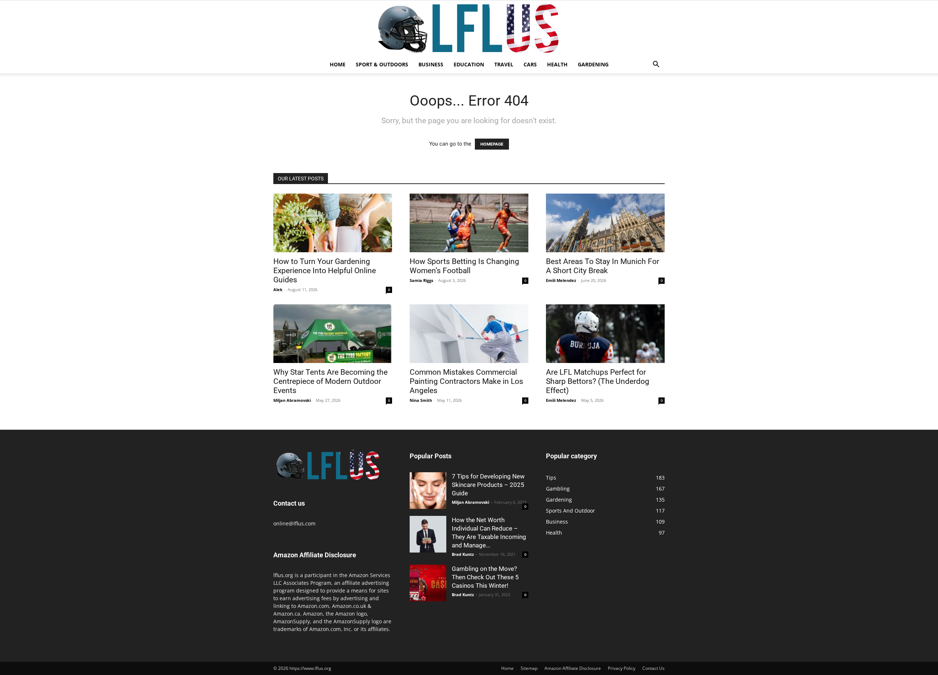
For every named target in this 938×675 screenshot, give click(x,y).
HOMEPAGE (491, 144)
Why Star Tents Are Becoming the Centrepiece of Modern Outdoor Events (330, 381)
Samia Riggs (421, 280)
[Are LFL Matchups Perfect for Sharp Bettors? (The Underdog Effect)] (605, 333)
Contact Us (653, 668)
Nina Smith (421, 400)
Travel (503, 64)
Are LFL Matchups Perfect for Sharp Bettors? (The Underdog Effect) (597, 381)
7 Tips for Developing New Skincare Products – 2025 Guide (488, 485)
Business (430, 64)
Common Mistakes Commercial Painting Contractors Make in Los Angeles (466, 381)
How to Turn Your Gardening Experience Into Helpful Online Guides (324, 270)
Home (338, 64)
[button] (656, 65)
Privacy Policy (621, 668)
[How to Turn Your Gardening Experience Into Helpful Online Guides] (332, 223)
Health (557, 64)
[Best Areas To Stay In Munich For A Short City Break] (605, 223)
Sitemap (529, 668)
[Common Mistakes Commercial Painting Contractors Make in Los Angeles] (469, 333)
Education (469, 64)
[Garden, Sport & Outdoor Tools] (469, 28)
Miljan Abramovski (292, 400)
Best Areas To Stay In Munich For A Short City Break (602, 266)
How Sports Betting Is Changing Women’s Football (464, 266)
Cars (530, 64)
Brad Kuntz (463, 554)
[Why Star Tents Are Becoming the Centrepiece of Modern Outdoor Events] (332, 333)
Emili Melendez (561, 280)
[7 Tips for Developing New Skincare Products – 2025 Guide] (428, 490)
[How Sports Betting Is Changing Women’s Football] (469, 223)
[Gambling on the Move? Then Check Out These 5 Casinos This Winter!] (428, 583)
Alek (277, 289)
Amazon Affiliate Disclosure (572, 668)
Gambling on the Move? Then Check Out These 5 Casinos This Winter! (485, 577)
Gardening (593, 64)
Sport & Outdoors (382, 64)
